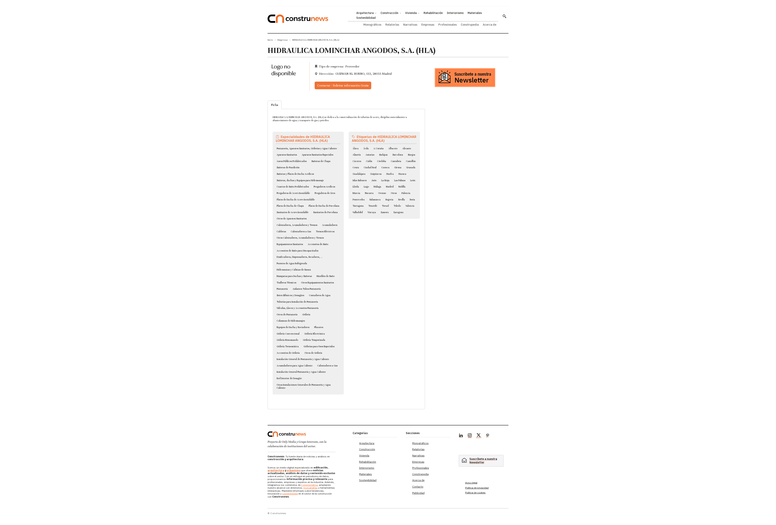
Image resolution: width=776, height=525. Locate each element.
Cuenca (385, 167)
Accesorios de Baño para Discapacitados (297, 250)
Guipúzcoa (376, 174)
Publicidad (418, 493)
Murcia (356, 193)
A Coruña (378, 148)
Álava (355, 148)
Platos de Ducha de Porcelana (324, 205)
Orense (382, 193)
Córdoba (381, 161)
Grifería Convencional (288, 333)
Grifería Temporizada (314, 340)
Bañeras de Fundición (288, 167)
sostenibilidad (290, 493)
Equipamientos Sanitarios (290, 244)
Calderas (281, 231)
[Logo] (308, 434)
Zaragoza (398, 212)
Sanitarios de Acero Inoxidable (292, 212)
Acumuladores (329, 225)
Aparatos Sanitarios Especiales (317, 154)
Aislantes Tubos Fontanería (307, 288)
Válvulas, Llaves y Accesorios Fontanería (297, 308)
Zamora (385, 212)
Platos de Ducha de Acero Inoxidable (296, 199)
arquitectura (276, 470)
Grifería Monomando (287, 340)
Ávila (366, 148)
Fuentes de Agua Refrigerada (292, 263)
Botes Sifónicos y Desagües (290, 295)
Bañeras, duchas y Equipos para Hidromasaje (300, 180)
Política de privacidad (477, 487)
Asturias (370, 154)
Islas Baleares (360, 180)
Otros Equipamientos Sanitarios (317, 282)
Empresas (282, 40)
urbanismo (293, 470)
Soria (412, 199)
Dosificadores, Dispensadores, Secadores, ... (299, 257)
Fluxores (318, 327)
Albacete (392, 148)
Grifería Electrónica (314, 333)
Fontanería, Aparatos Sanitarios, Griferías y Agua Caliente (307, 148)
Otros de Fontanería (287, 314)
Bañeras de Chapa (320, 161)
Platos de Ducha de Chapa (290, 205)
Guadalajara (359, 174)
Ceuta (356, 167)
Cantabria (396, 161)
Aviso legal (471, 482)
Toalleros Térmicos (286, 282)
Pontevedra (359, 199)
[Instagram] (469, 435)
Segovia (389, 199)
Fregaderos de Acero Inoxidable (293, 193)
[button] (504, 16)
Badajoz (383, 154)
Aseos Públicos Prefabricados (292, 161)
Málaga (377, 186)
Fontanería (282, 288)
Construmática (309, 484)
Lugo (366, 186)
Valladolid (358, 212)
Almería (357, 154)
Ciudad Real (370, 167)
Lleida (356, 186)
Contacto (417, 486)
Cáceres (357, 161)
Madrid (390, 186)
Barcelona (397, 154)
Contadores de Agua (319, 295)
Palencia (406, 193)
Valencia (410, 205)
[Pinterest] (487, 435)
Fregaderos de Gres (325, 193)
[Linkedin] (461, 435)
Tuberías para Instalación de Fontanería (297, 301)
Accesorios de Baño (318, 244)
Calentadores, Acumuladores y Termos (297, 225)
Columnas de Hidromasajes (291, 320)
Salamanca (375, 199)
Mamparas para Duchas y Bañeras (294, 276)
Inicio (270, 40)
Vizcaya (372, 212)
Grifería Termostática (288, 346)
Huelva (390, 174)
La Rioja (385, 180)
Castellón (411, 161)
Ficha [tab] (274, 105)
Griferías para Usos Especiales (319, 346)
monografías (310, 487)
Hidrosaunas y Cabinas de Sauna (294, 269)
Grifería (306, 314)
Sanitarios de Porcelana (325, 212)
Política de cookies (475, 492)
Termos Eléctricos (325, 231)
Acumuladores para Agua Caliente (294, 365)
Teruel (385, 205)
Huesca (402, 174)
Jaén (373, 180)
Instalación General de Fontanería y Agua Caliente (303, 359)
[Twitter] (478, 435)
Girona (397, 167)
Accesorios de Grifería (288, 352)
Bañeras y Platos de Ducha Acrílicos (295, 174)
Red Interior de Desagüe (289, 378)
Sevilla (401, 199)
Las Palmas (399, 180)
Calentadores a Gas (301, 231)
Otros (394, 193)
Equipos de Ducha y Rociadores (293, 327)
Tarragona (358, 205)
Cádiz (369, 161)
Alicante (406, 148)
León (412, 180)
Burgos (411, 154)
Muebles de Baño (325, 276)
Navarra (369, 193)
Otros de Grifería (313, 352)
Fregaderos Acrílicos (324, 186)
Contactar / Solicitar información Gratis (343, 85)
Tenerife (372, 205)
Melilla (402, 186)
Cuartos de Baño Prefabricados (293, 186)
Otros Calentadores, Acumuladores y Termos (300, 237)
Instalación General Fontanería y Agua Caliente (301, 371)
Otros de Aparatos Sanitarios (292, 218)
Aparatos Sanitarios (287, 154)
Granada (410, 167)
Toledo (397, 205)
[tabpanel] (346, 254)
